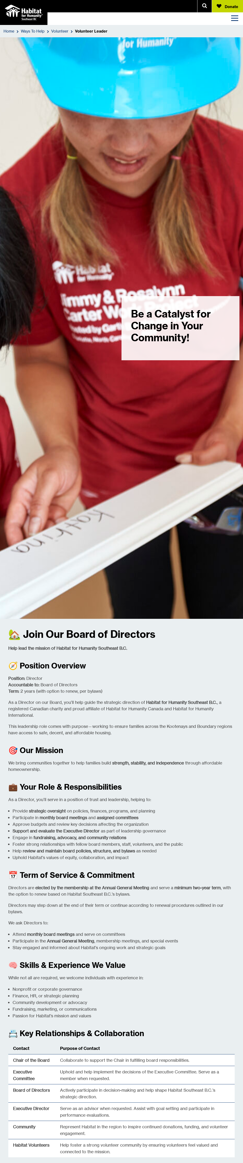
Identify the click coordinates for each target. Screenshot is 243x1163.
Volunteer (59, 31)
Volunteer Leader (91, 31)
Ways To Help (33, 31)
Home (9, 31)
